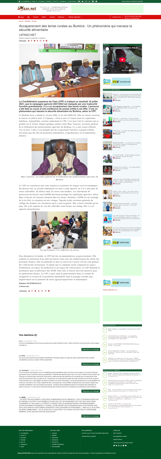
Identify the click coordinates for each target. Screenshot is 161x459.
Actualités (27, 21)
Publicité (54, 435)
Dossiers (52, 17)
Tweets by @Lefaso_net (110, 290)
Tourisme (48, 1)
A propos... (55, 433)
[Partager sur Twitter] (34, 41)
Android (115, 439)
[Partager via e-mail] (28, 41)
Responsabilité (56, 446)
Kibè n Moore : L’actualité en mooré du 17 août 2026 (124, 329)
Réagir (117, 100)
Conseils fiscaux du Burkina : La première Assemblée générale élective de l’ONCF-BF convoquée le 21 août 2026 (123, 337)
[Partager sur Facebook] (31, 41)
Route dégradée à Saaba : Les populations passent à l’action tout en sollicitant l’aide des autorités (123, 352)
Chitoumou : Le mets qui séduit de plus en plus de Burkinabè (127, 131)
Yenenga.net (63, 1)
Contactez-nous (116, 17)
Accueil (21, 21)
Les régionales (26, 1)
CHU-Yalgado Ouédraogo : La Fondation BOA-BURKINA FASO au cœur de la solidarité (127, 108)
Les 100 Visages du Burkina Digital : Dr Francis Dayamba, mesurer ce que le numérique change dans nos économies (126, 217)
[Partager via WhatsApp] (40, 41)
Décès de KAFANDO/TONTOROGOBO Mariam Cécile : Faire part (123, 344)
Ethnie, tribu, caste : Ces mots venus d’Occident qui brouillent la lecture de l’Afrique (126, 193)
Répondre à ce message (91, 349)
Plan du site (55, 440)
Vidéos (44, 17)
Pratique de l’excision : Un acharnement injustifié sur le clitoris (126, 167)
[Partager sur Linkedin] (37, 41)
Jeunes (22, 446)
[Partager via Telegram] (43, 41)
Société (34, 21)
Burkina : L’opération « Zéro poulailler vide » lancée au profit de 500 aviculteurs (127, 119)
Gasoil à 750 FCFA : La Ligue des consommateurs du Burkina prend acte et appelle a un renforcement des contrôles (125, 405)
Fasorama (41, 1)
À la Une (35, 17)
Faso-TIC (55, 1)
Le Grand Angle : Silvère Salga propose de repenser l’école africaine (126, 155)
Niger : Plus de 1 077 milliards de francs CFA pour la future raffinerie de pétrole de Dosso (123, 374)
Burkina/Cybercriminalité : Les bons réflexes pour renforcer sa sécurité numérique (125, 205)
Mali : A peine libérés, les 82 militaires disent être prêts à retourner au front (125, 390)
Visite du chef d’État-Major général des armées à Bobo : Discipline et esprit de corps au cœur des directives (126, 180)
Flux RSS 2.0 (55, 442)
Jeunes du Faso (72, 1)
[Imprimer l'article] (46, 41)
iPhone (120, 439)
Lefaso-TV (34, 1)
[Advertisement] (107, 9)
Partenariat (55, 437)
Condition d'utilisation (58, 444)
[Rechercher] (28, 17)
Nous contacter (117, 433)
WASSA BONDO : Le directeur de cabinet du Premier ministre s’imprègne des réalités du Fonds (127, 144)
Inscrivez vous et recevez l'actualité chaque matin (95, 433)
